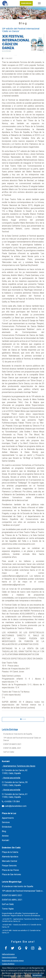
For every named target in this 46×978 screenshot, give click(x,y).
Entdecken (7, 827)
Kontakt (5, 840)
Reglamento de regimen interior (13, 961)
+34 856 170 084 (12, 801)
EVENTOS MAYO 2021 (12, 744)
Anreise (5, 836)
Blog (4, 831)
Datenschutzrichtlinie (9, 957)
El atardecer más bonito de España (17, 734)
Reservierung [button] (26, 3)
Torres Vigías (8, 909)
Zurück (23, 719)
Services (6, 822)
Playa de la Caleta (10, 852)
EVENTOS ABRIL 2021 (12, 748)
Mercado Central (9, 861)
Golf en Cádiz (8, 752)
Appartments (8, 818)
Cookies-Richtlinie (8, 964)
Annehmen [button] (37, 975)
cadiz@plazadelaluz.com (15, 806)
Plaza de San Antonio (11, 874)
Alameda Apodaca (10, 856)
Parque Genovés (9, 865)
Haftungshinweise (8, 954)
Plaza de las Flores (10, 870)
